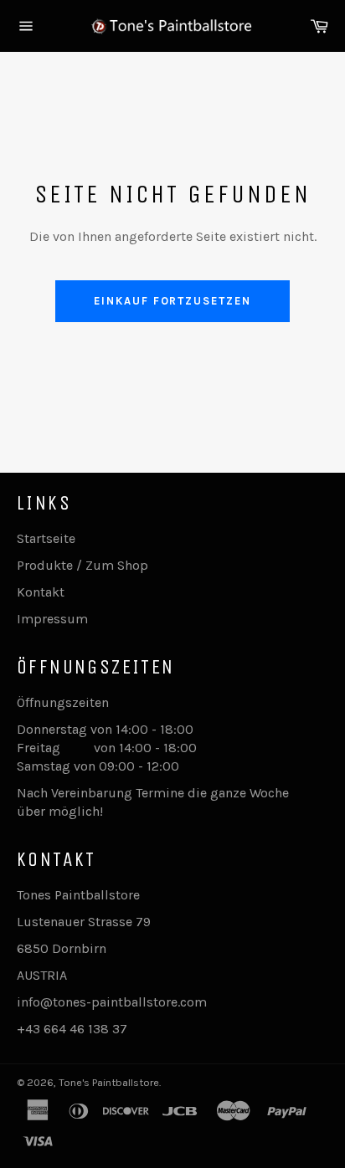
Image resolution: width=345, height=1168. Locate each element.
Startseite (46, 538)
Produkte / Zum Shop (82, 565)
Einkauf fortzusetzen (172, 301)
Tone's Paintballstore (109, 1082)
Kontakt (40, 592)
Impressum (52, 619)
